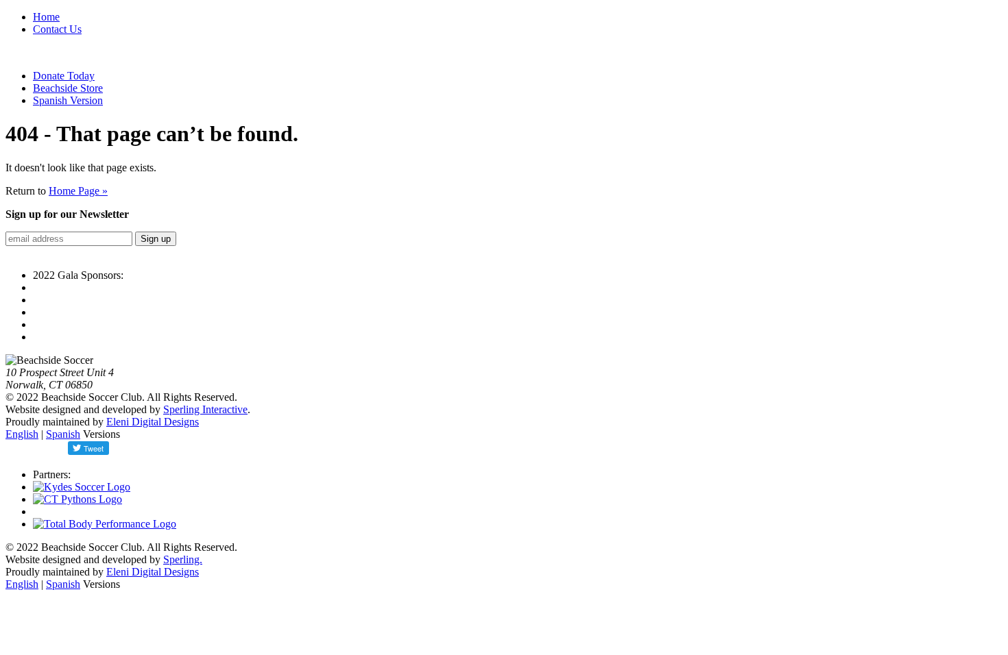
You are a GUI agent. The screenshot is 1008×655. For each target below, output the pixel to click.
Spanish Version (68, 100)
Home (46, 17)
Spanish (63, 434)
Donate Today (64, 76)
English (21, 434)
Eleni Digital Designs (152, 422)
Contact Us (57, 29)
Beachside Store (68, 88)
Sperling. (182, 559)
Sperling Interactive (205, 409)
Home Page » (78, 191)
